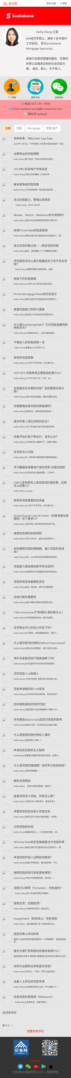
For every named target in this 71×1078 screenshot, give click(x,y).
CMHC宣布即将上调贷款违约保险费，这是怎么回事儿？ (40, 484)
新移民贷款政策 (23, 357)
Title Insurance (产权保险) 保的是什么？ (39, 612)
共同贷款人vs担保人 (26, 673)
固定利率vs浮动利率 (26, 934)
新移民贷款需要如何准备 (29, 500)
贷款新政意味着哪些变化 (29, 582)
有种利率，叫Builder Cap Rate (33, 138)
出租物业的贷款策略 (26, 154)
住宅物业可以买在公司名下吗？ (33, 627)
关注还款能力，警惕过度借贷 (32, 200)
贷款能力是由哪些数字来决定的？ (35, 566)
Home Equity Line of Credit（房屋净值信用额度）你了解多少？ (41, 517)
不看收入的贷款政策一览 (29, 342)
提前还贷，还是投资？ (28, 903)
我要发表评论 (35, 1031)
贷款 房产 (52, 128)
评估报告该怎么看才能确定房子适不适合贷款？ (40, 262)
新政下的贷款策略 (25, 279)
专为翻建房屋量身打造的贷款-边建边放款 (39, 467)
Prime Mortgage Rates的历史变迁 (35, 294)
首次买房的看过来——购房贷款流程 (36, 245)
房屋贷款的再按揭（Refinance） (34, 997)
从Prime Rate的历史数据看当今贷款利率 (39, 842)
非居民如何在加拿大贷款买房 (32, 811)
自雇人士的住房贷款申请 (29, 981)
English (35, 1061)
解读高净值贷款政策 (26, 184)
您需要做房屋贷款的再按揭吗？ (33, 406)
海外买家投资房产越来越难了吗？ (35, 658)
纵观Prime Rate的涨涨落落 (31, 230)
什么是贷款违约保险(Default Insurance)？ (40, 643)
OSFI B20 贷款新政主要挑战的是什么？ (38, 373)
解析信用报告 (22, 781)
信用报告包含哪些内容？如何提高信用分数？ (39, 389)
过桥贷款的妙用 (23, 827)
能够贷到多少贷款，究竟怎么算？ (35, 796)
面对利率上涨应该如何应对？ (32, 421)
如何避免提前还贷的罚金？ (30, 704)
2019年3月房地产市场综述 (30, 169)
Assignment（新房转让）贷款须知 (35, 918)
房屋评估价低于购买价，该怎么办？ (36, 436)
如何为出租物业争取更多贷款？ (33, 966)
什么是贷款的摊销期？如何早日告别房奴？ (40, 765)
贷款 (19, 128)
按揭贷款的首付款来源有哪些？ (33, 872)
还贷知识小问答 (23, 452)
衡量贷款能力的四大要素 (29, 309)
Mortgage (34, 128)
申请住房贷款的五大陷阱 (29, 750)
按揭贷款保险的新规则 (28, 533)
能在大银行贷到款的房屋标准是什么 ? (37, 951)
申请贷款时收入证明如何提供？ (33, 857)
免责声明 (52, 1072)
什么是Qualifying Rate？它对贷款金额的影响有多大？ (41, 326)
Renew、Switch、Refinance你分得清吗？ (40, 215)
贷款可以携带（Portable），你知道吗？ (38, 888)
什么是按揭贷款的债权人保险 (32, 735)
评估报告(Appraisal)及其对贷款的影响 (38, 719)
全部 (8, 128)
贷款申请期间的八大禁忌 (29, 689)
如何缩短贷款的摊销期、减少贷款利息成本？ (39, 550)
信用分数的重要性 (25, 597)
